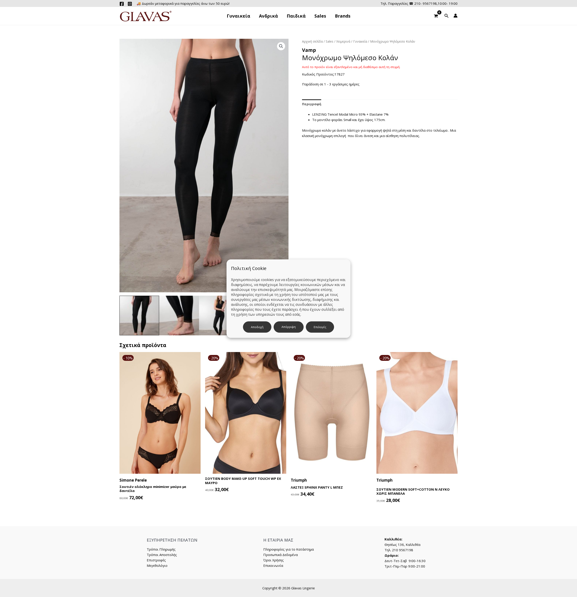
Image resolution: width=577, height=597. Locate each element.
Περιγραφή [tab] (311, 104)
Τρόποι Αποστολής (162, 554)
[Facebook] (121, 4)
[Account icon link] (455, 16)
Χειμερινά (343, 41)
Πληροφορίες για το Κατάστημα (288, 549)
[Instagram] (130, 4)
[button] (281, 46)
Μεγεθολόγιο (157, 565)
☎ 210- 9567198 (423, 3)
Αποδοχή (257, 327)
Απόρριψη (289, 327)
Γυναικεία (360, 41)
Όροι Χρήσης (273, 560)
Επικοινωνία (273, 565)
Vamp (309, 50)
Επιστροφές (156, 560)
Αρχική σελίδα (312, 41)
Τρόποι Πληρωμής (161, 549)
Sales (329, 41)
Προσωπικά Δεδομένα (280, 554)
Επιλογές (320, 327)
